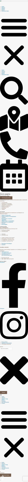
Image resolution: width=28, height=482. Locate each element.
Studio (3, 6)
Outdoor (3, 8)
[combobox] (6, 348)
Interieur (3, 7)
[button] (14, 41)
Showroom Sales (5, 11)
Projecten (4, 401)
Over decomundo (5, 402)
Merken (3, 10)
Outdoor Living (5, 398)
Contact (3, 403)
